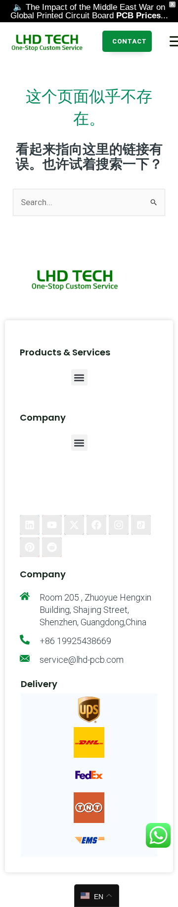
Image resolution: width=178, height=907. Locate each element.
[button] (127, 41)
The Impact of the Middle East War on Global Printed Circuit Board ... (89, 11)
